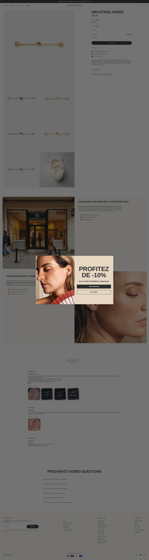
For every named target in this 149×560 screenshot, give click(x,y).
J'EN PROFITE (94, 286)
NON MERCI (94, 292)
